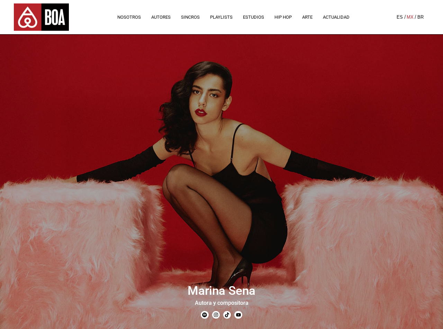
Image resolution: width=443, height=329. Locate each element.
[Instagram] (216, 315)
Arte (307, 17)
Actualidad (336, 17)
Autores (161, 17)
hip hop (283, 17)
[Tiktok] (227, 315)
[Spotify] (204, 315)
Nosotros (129, 17)
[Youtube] (238, 315)
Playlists (221, 17)
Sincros (190, 17)
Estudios (253, 17)
